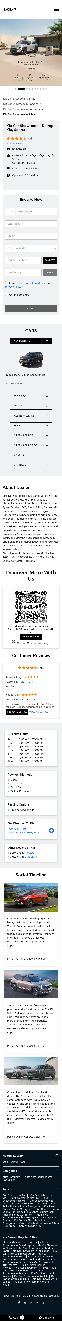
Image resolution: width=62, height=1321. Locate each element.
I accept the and (28, 285)
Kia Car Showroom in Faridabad (31, 1250)
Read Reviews (14, 143)
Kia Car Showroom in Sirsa (29, 1277)
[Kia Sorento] (31, 359)
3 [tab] (27, 89)
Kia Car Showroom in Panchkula (29, 1269)
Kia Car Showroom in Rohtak (31, 1276)
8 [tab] (40, 89)
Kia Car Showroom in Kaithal (27, 1259)
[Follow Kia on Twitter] (31, 1302)
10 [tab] (46, 89)
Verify (50, 272)
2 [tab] (21, 89)
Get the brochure (19, 294)
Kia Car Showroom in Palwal (32, 1267)
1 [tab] (16, 89)
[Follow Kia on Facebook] (19, 1302)
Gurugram (31, 856)
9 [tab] (43, 89)
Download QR (31, 636)
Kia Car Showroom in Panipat (25, 1272)
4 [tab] (29, 89)
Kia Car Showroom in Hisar (25, 1255)
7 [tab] (38, 89)
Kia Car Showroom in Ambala (20, 1242)
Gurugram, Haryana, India (24, 832)
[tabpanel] (31, 52)
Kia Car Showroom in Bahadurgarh (26, 1244)
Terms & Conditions (35, 283)
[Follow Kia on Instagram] (37, 1302)
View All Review (38, 712)
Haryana (30, 853)
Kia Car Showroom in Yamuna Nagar (26, 1283)
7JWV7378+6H (17, 828)
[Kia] (10, 9)
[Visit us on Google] (25, 1302)
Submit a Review (17, 712)
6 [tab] (35, 89)
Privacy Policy (13, 286)
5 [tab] (32, 89)
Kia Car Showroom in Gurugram (30, 1252)
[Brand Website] (43, 1302)
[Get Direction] (51, 831)
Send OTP (50, 260)
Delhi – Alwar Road (14, 1161)
